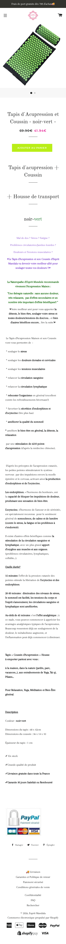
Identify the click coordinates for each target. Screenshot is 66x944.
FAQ (33, 900)
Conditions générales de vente (33, 887)
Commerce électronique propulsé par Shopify (33, 917)
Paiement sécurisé (33, 882)
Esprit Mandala (37, 913)
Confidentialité (33, 895)
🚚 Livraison (33, 871)
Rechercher (33, 905)
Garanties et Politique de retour (33, 877)
